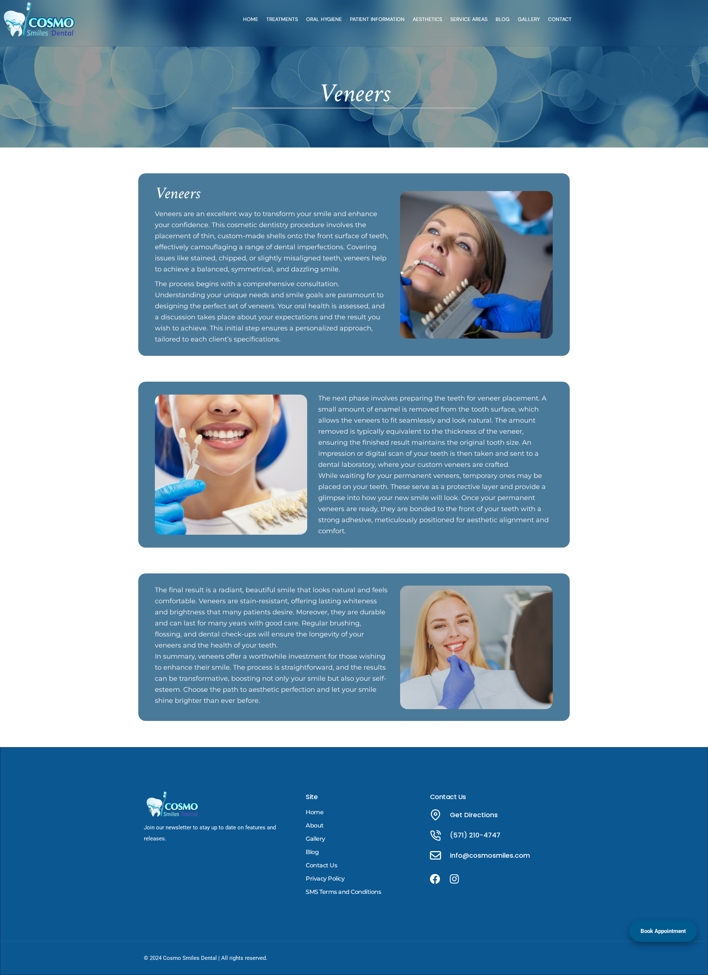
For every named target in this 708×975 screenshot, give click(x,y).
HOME (250, 19)
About (315, 825)
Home (314, 812)
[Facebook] (435, 879)
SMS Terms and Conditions (343, 891)
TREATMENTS (282, 19)
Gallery (315, 838)
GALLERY (529, 19)
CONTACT (560, 19)
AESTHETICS (427, 19)
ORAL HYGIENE (324, 19)
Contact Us (321, 865)
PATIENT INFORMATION (377, 19)
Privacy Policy (325, 878)
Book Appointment (663, 931)
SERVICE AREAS (468, 19)
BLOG (503, 19)
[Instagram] (455, 879)
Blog (312, 852)
